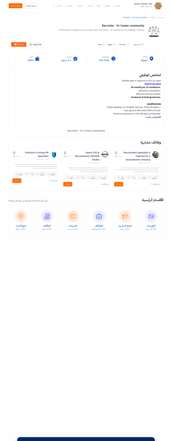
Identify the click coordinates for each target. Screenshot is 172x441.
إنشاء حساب (15, 5)
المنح (98, 5)
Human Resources (144, 163)
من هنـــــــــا (150, 117)
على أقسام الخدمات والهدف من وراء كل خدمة (29, 200)
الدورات (90, 5)
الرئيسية (117, 5)
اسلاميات (80, 5)
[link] (148, 5)
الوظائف (107, 5)
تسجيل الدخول (31, 5)
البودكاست (69, 5)
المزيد (59, 5)
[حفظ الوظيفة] (116, 153)
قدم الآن (20, 44)
